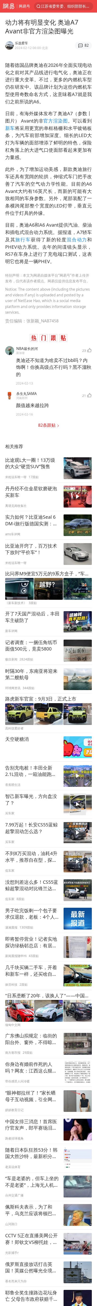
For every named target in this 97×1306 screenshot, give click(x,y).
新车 (10, 128)
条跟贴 (47, 425)
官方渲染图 (55, 121)
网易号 (24, 6)
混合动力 (77, 239)
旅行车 (23, 239)
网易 (8, 6)
